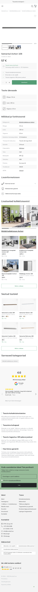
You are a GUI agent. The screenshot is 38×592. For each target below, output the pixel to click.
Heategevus (4, 501)
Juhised (21, 170)
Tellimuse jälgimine (24, 504)
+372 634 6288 (7, 526)
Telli (19, 485)
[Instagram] (26, 576)
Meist (2, 499)
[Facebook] (23, 576)
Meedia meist (5, 506)
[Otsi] (32, 6)
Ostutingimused (5, 581)
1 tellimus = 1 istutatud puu (9, 504)
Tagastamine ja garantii (26, 506)
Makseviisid (22, 501)
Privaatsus (4, 579)
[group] (19, 391)
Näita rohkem (19, 286)
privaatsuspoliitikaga (15, 480)
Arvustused (4, 511)
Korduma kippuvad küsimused (27, 509)
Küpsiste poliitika (6, 584)
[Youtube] (29, 576)
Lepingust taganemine (25, 511)
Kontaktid (4, 514)
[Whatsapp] (35, 576)
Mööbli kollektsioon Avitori (29, 11)
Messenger (6, 533)
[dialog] (16, 66)
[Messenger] (32, 576)
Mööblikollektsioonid (15, 11)
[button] (19, 1)
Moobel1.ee (5, 11)
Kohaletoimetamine (24, 499)
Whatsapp (6, 536)
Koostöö (3, 509)
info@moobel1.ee (8, 531)
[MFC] (22, 155)
